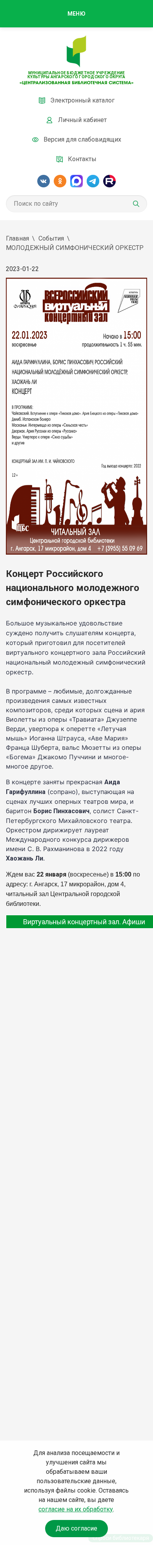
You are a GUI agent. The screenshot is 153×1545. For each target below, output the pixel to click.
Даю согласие (76, 1528)
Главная (17, 238)
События (51, 238)
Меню (76, 14)
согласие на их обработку (75, 1509)
